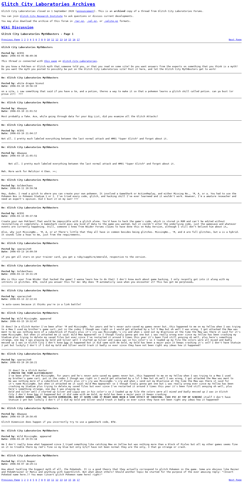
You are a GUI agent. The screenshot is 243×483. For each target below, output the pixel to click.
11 (52, 39)
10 (48, 39)
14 (65, 39)
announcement (85, 11)
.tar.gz (79, 21)
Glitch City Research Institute (41, 16)
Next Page (235, 39)
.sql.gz (92, 21)
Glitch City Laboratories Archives (48, 4)
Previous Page (10, 39)
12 (57, 39)
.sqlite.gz (111, 21)
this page (50, 61)
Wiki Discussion (17, 27)
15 (69, 39)
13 (61, 39)
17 (78, 39)
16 (74, 39)
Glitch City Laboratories (80, 61)
